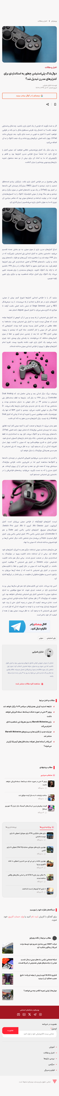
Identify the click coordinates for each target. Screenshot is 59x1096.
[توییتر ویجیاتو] (29, 1014)
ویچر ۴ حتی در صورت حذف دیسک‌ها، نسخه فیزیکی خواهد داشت (28, 714)
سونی (41, 638)
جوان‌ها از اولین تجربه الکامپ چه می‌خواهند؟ (40, 990)
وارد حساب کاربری (16, 916)
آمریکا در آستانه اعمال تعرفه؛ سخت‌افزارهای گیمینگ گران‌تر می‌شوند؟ (29, 744)
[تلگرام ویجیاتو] (35, 1014)
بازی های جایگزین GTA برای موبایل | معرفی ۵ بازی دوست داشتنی (28, 835)
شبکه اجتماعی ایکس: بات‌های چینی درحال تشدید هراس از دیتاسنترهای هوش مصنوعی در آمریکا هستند (37, 961)
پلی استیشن (51, 638)
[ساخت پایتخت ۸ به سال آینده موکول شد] (51, 797)
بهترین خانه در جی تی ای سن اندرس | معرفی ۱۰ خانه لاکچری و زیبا (27, 863)
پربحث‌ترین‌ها (11, 827)
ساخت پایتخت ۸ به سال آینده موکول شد (33, 795)
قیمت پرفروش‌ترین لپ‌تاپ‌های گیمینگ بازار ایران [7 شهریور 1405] (26, 808)
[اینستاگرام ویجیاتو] (40, 1014)
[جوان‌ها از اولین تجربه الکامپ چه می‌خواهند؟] (7, 994)
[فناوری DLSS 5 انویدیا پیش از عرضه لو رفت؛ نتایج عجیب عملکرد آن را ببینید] (7, 979)
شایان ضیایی (47, 85)
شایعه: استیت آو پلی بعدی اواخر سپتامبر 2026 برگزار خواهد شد (27, 706)
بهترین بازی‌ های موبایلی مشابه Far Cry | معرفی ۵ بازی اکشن (26, 849)
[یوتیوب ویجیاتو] (24, 1014)
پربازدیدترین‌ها (45, 827)
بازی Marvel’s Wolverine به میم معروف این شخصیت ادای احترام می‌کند (29, 724)
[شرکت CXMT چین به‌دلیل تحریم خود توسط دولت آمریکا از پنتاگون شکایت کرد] (7, 948)
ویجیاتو (54, 21)
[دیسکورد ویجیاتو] (18, 1014)
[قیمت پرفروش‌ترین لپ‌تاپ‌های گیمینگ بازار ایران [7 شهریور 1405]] (51, 808)
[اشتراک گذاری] (47, 104)
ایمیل (54, 1028)
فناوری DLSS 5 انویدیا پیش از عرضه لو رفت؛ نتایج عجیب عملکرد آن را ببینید (38, 977)
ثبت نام (34, 916)
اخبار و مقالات (42, 21)
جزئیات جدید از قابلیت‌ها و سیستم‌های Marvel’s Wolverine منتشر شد (28, 734)
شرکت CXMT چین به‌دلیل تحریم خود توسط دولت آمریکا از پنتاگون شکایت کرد (38, 946)
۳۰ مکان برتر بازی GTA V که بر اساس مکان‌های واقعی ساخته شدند (27, 877)
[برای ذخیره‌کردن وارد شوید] (55, 104)
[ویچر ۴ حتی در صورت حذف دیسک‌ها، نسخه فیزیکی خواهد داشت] (51, 783)
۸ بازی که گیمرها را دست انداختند (34, 889)
